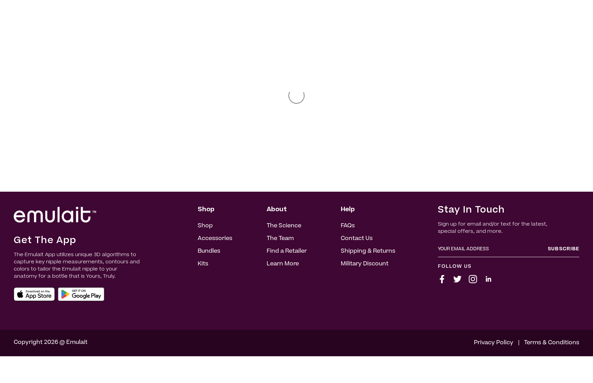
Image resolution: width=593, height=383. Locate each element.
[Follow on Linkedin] (488, 282)
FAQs (348, 226)
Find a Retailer (287, 251)
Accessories (215, 238)
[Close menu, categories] (8, 363)
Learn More (283, 264)
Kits (203, 264)
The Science (284, 226)
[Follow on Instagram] (473, 282)
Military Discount (364, 264)
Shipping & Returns (368, 251)
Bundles (209, 251)
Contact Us (357, 238)
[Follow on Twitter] (457, 282)
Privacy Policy (493, 343)
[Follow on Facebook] (442, 282)
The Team (280, 238)
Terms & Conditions (551, 343)
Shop (205, 226)
